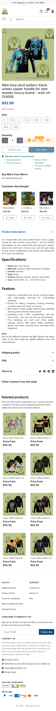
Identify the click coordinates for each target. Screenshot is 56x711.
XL (27, 120)
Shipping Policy (9, 588)
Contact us (34, 588)
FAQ (4, 360)
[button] (5, 19)
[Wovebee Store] (5, 11)
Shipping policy (11, 352)
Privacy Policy (8, 593)
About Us (33, 593)
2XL (37, 120)
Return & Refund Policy (12, 604)
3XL (47, 120)
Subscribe (46, 631)
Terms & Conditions (11, 598)
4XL (6, 126)
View (11, 217)
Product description (14, 231)
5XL (16, 126)
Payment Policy (9, 609)
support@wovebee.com (15, 668)
